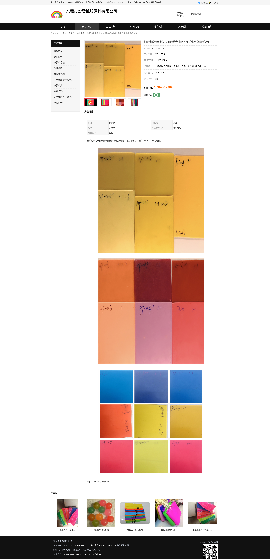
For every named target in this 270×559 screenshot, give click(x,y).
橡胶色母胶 (59, 62)
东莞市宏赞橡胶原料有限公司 (103, 545)
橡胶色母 (81, 33)
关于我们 (182, 26)
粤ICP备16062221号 (81, 545)
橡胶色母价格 (202, 530)
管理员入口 (88, 554)
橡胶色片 (58, 85)
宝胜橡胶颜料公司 (101, 530)
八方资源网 (69, 554)
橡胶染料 (58, 91)
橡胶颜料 (58, 57)
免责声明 (78, 554)
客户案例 (158, 26)
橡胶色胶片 (59, 68)
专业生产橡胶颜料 (67, 530)
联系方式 (206, 26)
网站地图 (97, 554)
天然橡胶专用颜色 (63, 97)
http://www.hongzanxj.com (98, 481)
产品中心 (86, 26)
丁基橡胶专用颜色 (63, 80)
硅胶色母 (58, 103)
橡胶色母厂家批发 (169, 530)
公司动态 (134, 26)
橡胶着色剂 (59, 74)
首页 (62, 26)
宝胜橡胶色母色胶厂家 (135, 530)
